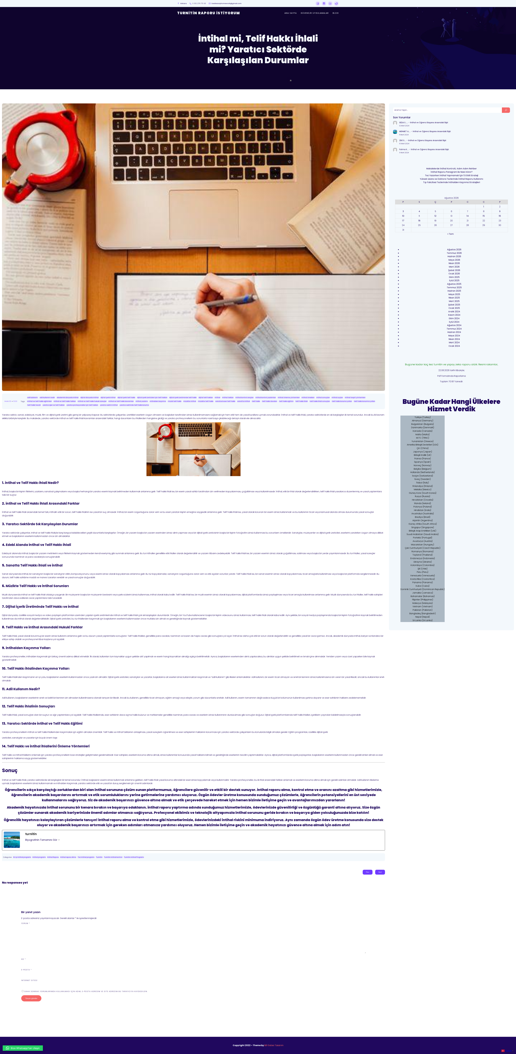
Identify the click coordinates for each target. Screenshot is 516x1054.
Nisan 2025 (454, 297)
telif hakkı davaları (269, 401)
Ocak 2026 (454, 273)
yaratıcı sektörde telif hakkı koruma (134, 405)
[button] (23, 1048)
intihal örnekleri (308, 397)
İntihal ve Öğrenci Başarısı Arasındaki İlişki (429, 122)
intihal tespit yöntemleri (355, 397)
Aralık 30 (7, 401)
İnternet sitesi (29, 980)
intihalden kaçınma (158, 401)
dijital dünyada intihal (89, 397)
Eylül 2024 (454, 321)
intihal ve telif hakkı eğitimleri (39, 401)
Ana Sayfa (290, 13)
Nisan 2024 (454, 339)
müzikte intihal (189, 401)
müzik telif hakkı (174, 401)
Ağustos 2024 (454, 325)
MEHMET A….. (405, 131)
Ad (23, 959)
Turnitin (99, 857)
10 (403, 215)
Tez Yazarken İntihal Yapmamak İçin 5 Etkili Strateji (451, 175)
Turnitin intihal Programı (134, 857)
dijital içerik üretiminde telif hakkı (182, 397)
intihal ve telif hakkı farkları (65, 401)
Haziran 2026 (454, 256)
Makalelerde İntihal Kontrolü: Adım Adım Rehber (451, 168)
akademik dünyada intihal (67, 397)
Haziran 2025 (454, 290)
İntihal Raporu (53, 857)
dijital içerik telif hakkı (126, 397)
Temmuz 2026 (454, 253)
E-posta (26, 970)
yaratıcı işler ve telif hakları (53, 405)
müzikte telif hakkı (205, 401)
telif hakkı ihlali (301, 401)
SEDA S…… (403, 122)
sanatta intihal (243, 401)
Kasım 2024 (454, 314)
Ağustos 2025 (454, 284)
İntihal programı (39, 857)
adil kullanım (32, 397)
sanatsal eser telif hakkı (225, 401)
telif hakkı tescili (34, 405)
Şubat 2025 (454, 304)
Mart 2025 (454, 301)
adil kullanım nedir (47, 397)
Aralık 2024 (454, 311)
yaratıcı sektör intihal (109, 405)
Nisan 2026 (454, 263)
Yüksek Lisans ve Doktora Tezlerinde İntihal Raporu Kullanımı (451, 178)
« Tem (450, 233)
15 (484, 215)
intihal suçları (337, 397)
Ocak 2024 (454, 346)
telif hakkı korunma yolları (364, 401)
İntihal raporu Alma (68, 857)
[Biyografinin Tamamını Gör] (59, 840)
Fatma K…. (404, 149)
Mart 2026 (454, 266)
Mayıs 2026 (454, 259)
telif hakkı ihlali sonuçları (320, 401)
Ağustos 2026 (454, 249)
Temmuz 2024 (454, 328)
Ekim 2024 (454, 318)
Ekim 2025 (454, 277)
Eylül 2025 (454, 280)
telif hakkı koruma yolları (342, 401)
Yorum (25, 923)
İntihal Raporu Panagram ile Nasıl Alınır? (451, 171)
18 (419, 220)
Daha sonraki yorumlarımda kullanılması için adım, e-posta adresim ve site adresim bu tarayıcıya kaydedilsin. (86, 991)
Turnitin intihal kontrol (113, 857)
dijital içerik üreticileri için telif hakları (152, 397)
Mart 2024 (454, 342)
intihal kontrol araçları (244, 397)
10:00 (15, 401)
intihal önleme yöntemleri (289, 397)
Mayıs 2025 (454, 294)
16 (500, 215)
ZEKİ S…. (402, 140)
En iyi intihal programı (22, 857)
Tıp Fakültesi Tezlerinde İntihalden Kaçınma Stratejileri (451, 182)
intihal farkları (227, 397)
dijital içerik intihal (108, 397)
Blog (336, 13)
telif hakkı (256, 401)
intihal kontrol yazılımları (266, 397)
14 (468, 215)
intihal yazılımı (142, 401)
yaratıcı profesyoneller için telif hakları (82, 405)
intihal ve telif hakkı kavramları (121, 401)
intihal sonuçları (323, 397)
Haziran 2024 (454, 332)
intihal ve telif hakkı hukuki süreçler (92, 401)
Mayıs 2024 (454, 335)
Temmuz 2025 (454, 287)
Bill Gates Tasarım (273, 1045)
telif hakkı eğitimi (286, 401)
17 (403, 220)
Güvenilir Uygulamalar (315, 13)
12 (435, 215)
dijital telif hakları (206, 397)
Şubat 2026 (454, 270)
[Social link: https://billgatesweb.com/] (317, 3)
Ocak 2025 (454, 308)
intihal (217, 397)
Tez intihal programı (86, 857)
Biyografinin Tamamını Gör (41, 840)
